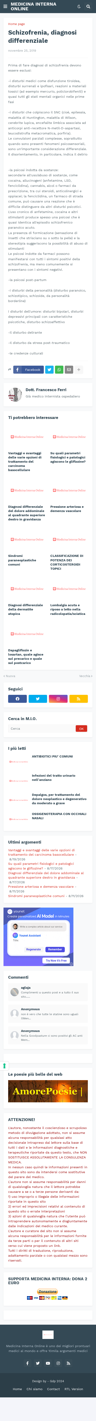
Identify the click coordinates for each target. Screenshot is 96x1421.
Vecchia (84, 676)
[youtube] (48, 1363)
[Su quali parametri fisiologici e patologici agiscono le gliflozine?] (69, 436)
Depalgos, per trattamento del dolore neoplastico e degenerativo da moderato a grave (59, 799)
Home (17, 1389)
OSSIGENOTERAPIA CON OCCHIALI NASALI (59, 816)
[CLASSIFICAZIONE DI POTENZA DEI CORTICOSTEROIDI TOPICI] (69, 539)
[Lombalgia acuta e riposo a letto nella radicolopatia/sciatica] (69, 588)
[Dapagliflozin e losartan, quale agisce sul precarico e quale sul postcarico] (27, 633)
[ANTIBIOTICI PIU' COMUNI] (18, 761)
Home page (16, 23)
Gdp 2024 (57, 1381)
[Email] (69, 370)
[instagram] (58, 699)
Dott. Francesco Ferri (46, 389)
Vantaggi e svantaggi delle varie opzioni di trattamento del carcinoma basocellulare (24, 461)
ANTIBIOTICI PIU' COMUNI (52, 756)
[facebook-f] (27, 1363)
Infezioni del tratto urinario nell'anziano (53, 778)
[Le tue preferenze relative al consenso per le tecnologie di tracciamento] (4, 1065)
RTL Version (74, 1389)
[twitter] (38, 699)
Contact (53, 1389)
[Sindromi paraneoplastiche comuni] (27, 539)
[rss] (78, 699)
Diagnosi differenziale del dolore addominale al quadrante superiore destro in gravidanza (26, 513)
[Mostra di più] (79, 370)
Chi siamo (34, 1389)
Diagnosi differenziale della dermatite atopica (25, 609)
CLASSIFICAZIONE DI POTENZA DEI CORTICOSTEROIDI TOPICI (66, 562)
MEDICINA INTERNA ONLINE (33, 6)
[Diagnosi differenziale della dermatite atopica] (27, 588)
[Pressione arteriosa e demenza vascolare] (69, 490)
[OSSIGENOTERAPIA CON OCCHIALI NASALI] (18, 819)
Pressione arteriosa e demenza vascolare (67, 509)
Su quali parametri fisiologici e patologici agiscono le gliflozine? (68, 457)
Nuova (10, 676)
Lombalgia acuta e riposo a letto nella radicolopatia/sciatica (67, 609)
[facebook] (17, 699)
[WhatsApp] (59, 370)
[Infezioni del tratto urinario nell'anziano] (18, 780)
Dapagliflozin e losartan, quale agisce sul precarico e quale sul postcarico (25, 656)
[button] (5, 6)
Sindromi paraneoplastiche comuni (22, 560)
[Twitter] (49, 370)
